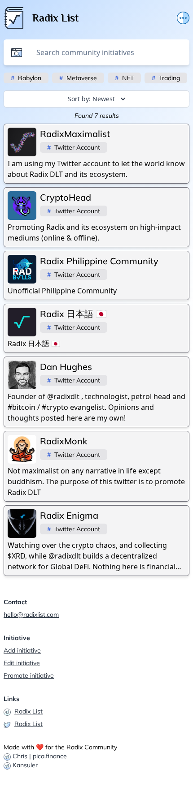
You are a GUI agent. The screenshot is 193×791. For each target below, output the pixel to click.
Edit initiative (22, 663)
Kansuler (25, 765)
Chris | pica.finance (40, 756)
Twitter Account (73, 147)
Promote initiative (29, 675)
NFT (124, 78)
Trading (166, 78)
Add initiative (22, 650)
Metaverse (78, 78)
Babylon (26, 78)
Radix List (28, 711)
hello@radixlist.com (31, 614)
